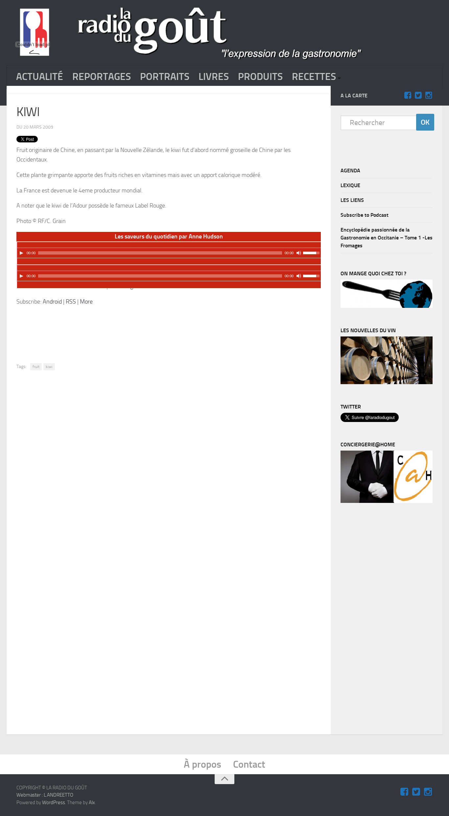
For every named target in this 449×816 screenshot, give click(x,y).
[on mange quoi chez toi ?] (387, 306)
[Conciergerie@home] (387, 501)
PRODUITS (260, 77)
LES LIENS (352, 200)
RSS (71, 301)
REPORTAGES (101, 77)
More (86, 301)
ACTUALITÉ (39, 77)
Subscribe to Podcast (365, 215)
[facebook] (408, 95)
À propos (202, 764)
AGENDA (350, 170)
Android (52, 301)
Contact (249, 764)
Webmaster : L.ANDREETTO (44, 795)
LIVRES (214, 77)
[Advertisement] (178, 329)
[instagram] (429, 95)
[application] (168, 250)
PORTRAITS (164, 77)
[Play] (21, 253)
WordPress (53, 802)
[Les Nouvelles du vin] (387, 382)
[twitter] (418, 95)
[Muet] (298, 253)
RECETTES (314, 77)
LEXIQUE (350, 185)
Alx (92, 802)
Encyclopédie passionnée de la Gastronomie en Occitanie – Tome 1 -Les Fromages (387, 238)
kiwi (49, 366)
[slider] (312, 252)
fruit (36, 366)
